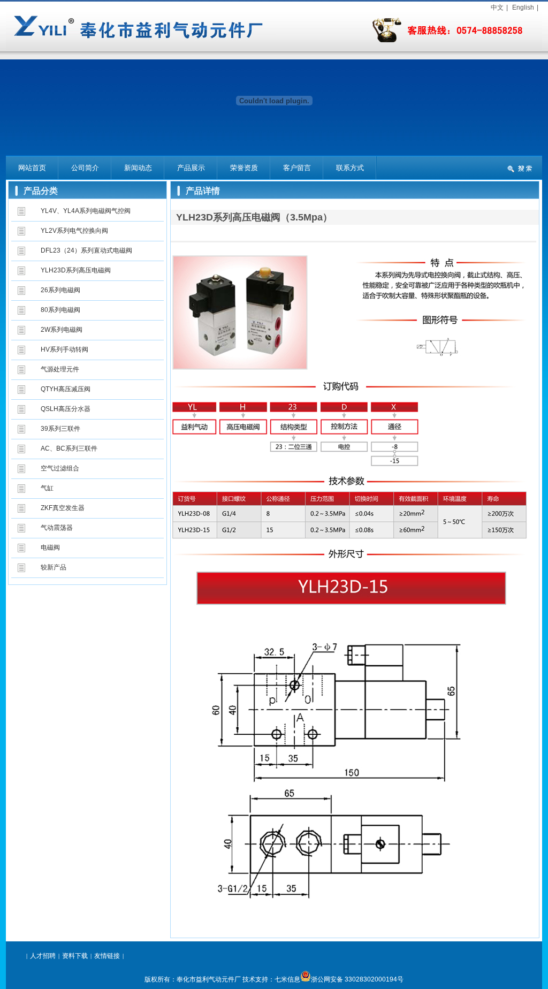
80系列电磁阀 (60, 310)
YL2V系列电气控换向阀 (74, 230)
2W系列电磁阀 (61, 329)
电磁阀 (50, 547)
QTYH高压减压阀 (65, 389)
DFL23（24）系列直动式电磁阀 (86, 250)
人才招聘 (43, 956)
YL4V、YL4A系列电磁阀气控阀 (86, 211)
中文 (497, 7)
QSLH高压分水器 (65, 409)
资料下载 (75, 956)
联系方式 (350, 168)
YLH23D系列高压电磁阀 (76, 270)
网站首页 (32, 168)
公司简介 (85, 168)
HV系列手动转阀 (64, 349)
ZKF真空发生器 (63, 508)
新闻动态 (138, 168)
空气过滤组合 (60, 468)
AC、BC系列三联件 (69, 448)
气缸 (47, 488)
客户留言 (297, 168)
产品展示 (191, 168)
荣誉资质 (244, 168)
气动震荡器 (57, 527)
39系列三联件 (60, 428)
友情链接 (107, 956)
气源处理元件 (60, 369)
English (523, 7)
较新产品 (53, 567)
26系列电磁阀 (60, 290)
